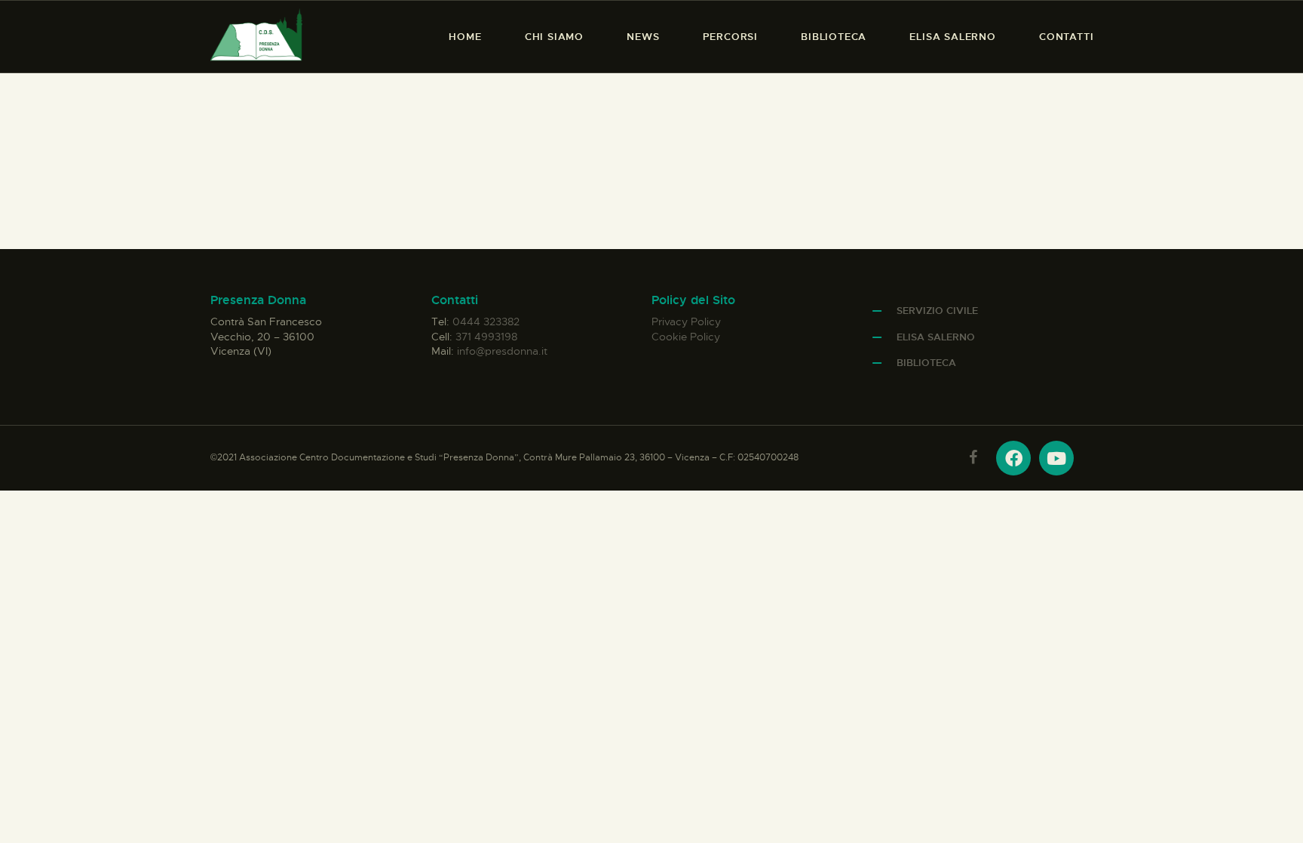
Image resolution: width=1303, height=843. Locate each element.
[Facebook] (1013, 458)
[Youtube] (1056, 458)
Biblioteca (926, 362)
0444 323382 (486, 321)
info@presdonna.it (502, 351)
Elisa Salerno (936, 337)
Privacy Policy (686, 321)
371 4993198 (486, 336)
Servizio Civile (937, 310)
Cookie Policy (686, 336)
